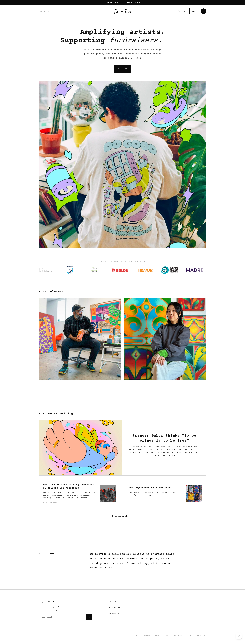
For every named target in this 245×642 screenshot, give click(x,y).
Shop (194, 11)
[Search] (178, 11)
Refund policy (143, 635)
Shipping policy (198, 635)
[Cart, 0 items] (185, 11)
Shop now (122, 69)
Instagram (114, 608)
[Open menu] (203, 11)
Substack (114, 613)
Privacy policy (160, 635)
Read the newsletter (122, 516)
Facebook (114, 619)
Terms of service (179, 635)
